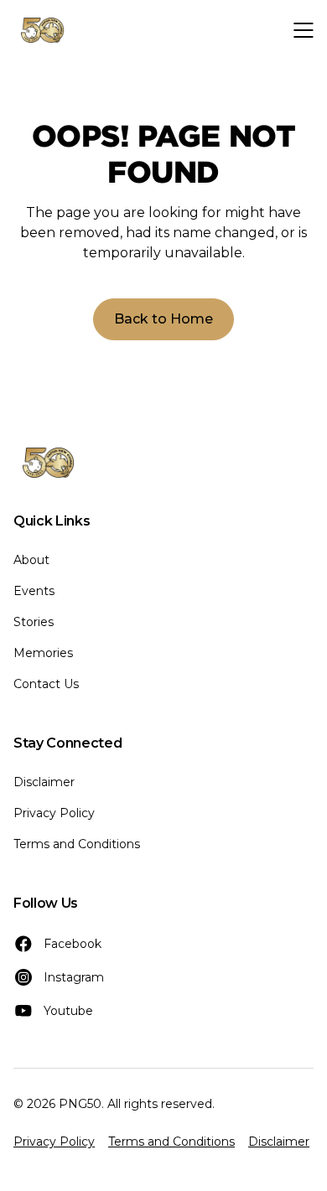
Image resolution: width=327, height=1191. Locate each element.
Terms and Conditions (76, 844)
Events (33, 590)
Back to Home (163, 319)
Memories (43, 652)
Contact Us (46, 683)
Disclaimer (44, 782)
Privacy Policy (54, 813)
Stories (33, 621)
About (31, 559)
